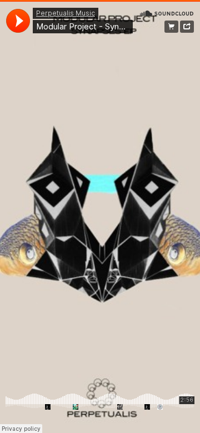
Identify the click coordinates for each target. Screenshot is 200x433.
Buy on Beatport (171, 27)
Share (187, 27)
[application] (18, 21)
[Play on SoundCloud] (166, 13)
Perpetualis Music (65, 13)
